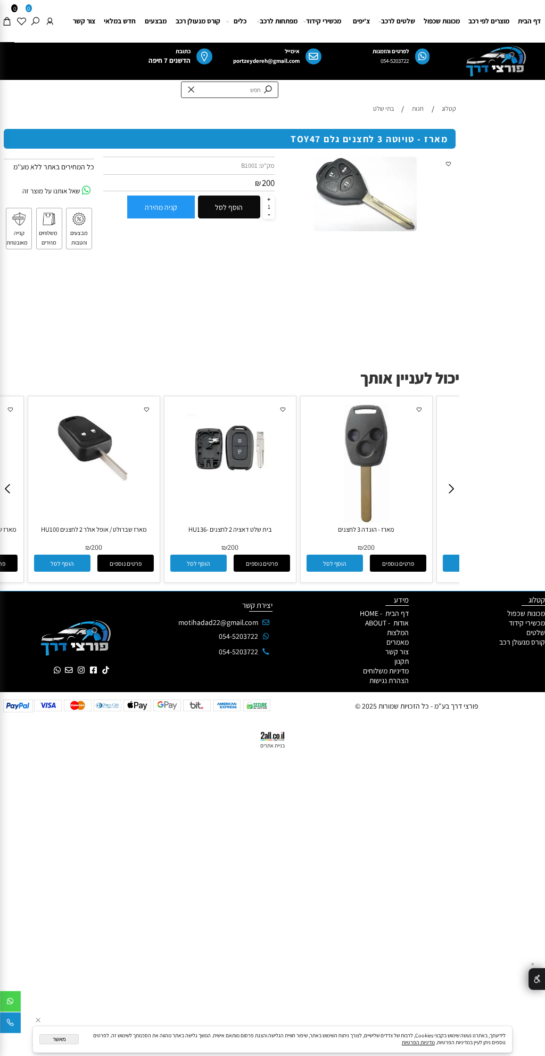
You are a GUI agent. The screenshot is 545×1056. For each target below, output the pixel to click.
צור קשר (84, 21)
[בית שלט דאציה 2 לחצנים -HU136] (230, 489)
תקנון (401, 661)
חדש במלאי (120, 21)
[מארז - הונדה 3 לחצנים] (366, 520)
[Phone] (10, 1024)
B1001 (249, 165)
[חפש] (35, 21)
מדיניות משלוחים (386, 671)
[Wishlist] (22, 21)
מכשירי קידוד (323, 21)
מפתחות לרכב (279, 21)
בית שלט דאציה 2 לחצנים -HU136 (230, 529)
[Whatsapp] (10, 1003)
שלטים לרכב (398, 21)
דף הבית (529, 21)
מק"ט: (267, 165)
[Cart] (7, 21)
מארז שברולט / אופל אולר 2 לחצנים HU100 (94, 529)
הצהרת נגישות (388, 680)
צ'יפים (361, 21)
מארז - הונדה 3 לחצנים (366, 529)
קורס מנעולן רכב (198, 21)
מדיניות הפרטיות (418, 1042)
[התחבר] (50, 21)
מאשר (59, 1039)
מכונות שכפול (442, 21)
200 (268, 183)
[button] (62, 563)
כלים (240, 21)
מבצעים (156, 21)
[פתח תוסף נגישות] (537, 978)
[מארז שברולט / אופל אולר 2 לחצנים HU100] (94, 489)
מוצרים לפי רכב (488, 21)
